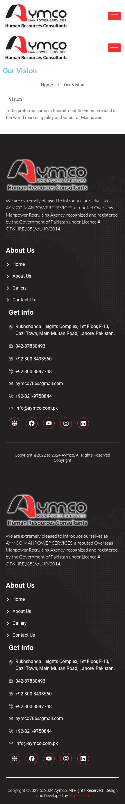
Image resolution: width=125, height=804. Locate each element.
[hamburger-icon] (114, 16)
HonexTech (78, 795)
